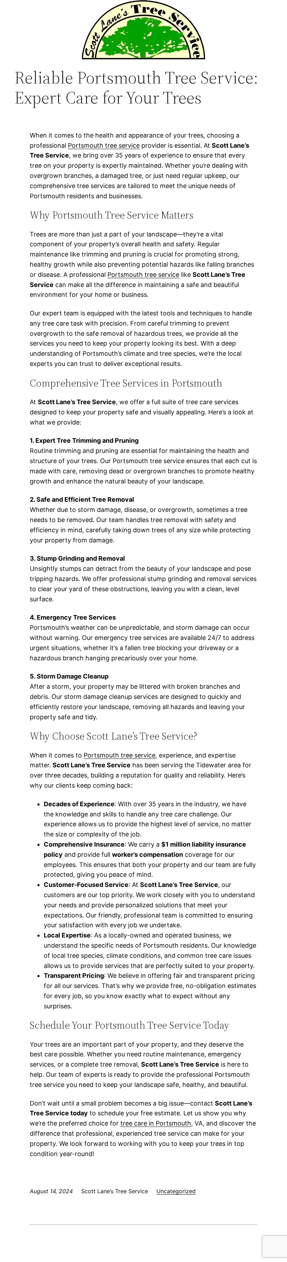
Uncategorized (176, 1191)
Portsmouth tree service (104, 145)
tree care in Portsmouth (155, 1123)
